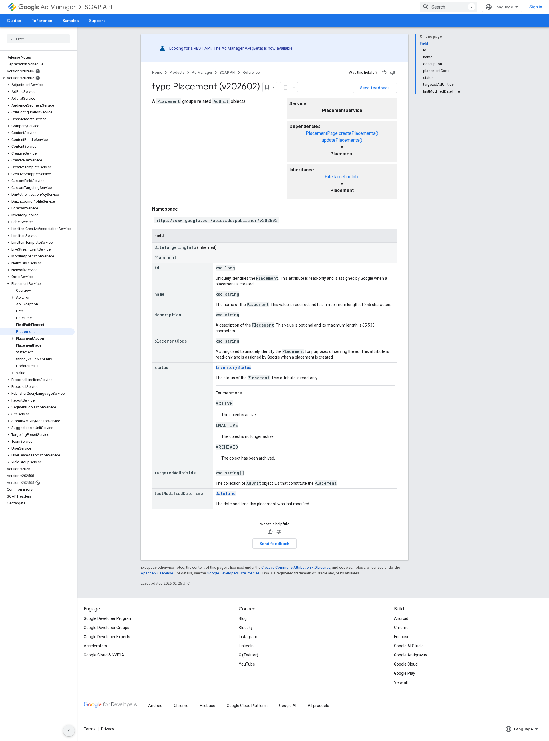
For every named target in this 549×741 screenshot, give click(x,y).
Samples (71, 20)
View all (401, 682)
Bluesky (246, 627)
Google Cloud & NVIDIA (104, 655)
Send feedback (375, 87)
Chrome (401, 627)
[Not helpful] (392, 72)
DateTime (226, 493)
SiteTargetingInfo (342, 176)
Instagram (248, 636)
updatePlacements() (342, 140)
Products (177, 72)
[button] (37, 78)
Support (97, 20)
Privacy (107, 729)
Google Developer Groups (106, 627)
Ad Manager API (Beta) (242, 48)
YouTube (247, 664)
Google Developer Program (108, 618)
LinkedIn (246, 646)
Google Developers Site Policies (233, 573)
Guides (14, 20)
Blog (243, 618)
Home (157, 72)
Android (401, 618)
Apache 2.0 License (157, 573)
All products (318, 705)
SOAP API (98, 7)
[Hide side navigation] (69, 730)
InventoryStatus (233, 367)
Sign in (535, 7)
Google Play (404, 673)
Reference (41, 20)
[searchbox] (38, 38)
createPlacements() (358, 133)
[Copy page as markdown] (285, 87)
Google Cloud (406, 664)
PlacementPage (322, 133)
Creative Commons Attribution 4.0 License (295, 567)
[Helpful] (384, 72)
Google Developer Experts (107, 636)
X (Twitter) (248, 655)
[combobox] (448, 7)
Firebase (401, 636)
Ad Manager (58, 7)
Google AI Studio (409, 646)
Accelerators (95, 646)
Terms (90, 729)
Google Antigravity (410, 655)
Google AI (287, 705)
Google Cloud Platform (247, 705)
